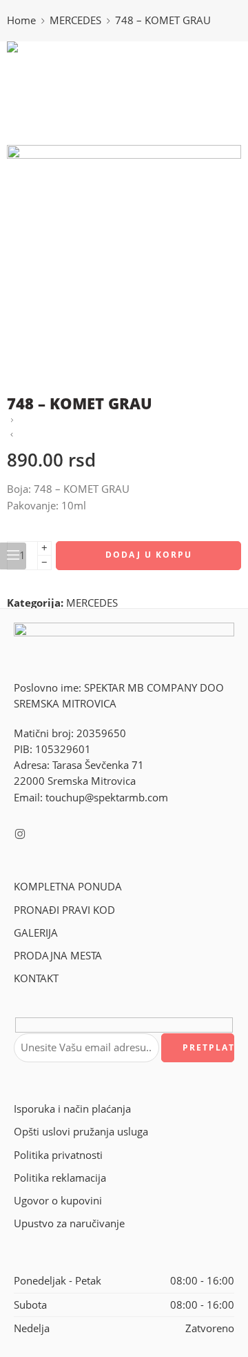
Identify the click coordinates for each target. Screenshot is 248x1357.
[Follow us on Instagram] (20, 834)
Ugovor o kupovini (58, 1200)
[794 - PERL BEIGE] (12, 435)
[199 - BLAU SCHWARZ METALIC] (12, 421)
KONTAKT (36, 978)
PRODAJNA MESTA (58, 955)
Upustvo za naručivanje (69, 1223)
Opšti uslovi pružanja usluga (81, 1131)
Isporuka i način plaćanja (72, 1108)
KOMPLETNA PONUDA (68, 886)
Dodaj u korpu (148, 554)
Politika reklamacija (60, 1177)
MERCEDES (75, 20)
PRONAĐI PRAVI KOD (64, 910)
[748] (58, 92)
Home (21, 20)
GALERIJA (36, 932)
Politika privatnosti (58, 1155)
